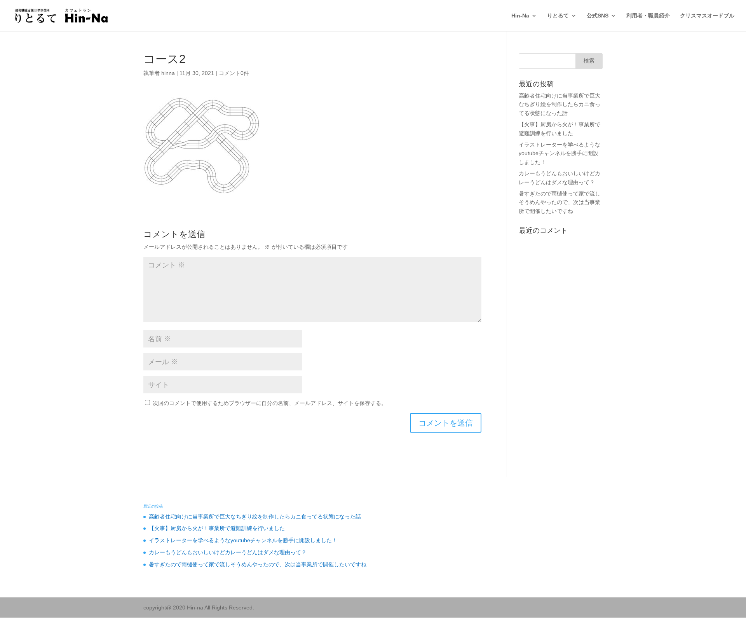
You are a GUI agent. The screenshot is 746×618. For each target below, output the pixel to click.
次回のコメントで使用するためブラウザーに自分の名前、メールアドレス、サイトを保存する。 (270, 403)
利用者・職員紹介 (648, 16)
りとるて (558, 16)
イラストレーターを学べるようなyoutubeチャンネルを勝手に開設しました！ (559, 153)
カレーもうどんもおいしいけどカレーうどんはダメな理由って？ (228, 552)
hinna (168, 73)
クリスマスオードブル (707, 16)
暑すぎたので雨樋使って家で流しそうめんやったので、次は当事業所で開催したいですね (559, 202)
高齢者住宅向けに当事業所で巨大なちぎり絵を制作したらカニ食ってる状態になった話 (559, 104)
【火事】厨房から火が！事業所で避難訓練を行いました (217, 528)
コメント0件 (234, 73)
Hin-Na (520, 16)
